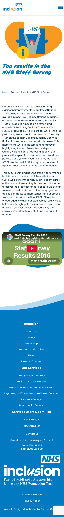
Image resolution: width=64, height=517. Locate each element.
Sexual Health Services (31, 405)
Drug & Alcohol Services (31, 375)
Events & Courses (31, 361)
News (5, 92)
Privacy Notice (32, 500)
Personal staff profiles (31, 349)
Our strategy (31, 419)
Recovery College (31, 399)
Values (31, 337)
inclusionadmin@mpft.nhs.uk (36, 440)
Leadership (31, 343)
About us (31, 331)
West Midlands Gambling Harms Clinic (31, 387)
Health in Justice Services (31, 381)
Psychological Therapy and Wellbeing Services (31, 393)
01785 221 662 (34, 445)
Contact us (31, 433)
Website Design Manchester (20, 509)
